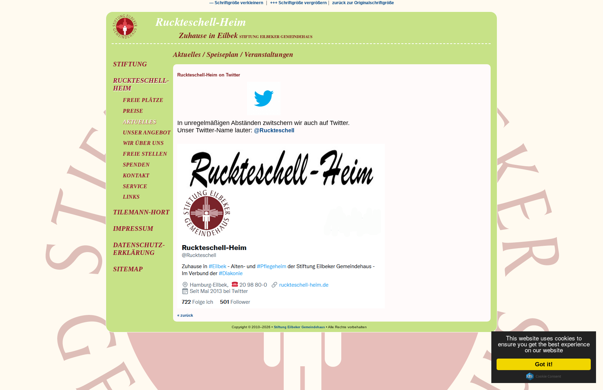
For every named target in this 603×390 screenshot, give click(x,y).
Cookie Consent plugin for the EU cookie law (543, 376)
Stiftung (130, 64)
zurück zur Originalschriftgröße (363, 3)
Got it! (544, 364)
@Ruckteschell (274, 130)
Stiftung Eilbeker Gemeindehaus (299, 327)
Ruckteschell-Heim (141, 84)
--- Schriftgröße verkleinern (236, 3)
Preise (133, 111)
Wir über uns (143, 143)
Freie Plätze (143, 100)
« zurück (185, 315)
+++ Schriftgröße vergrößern (298, 3)
